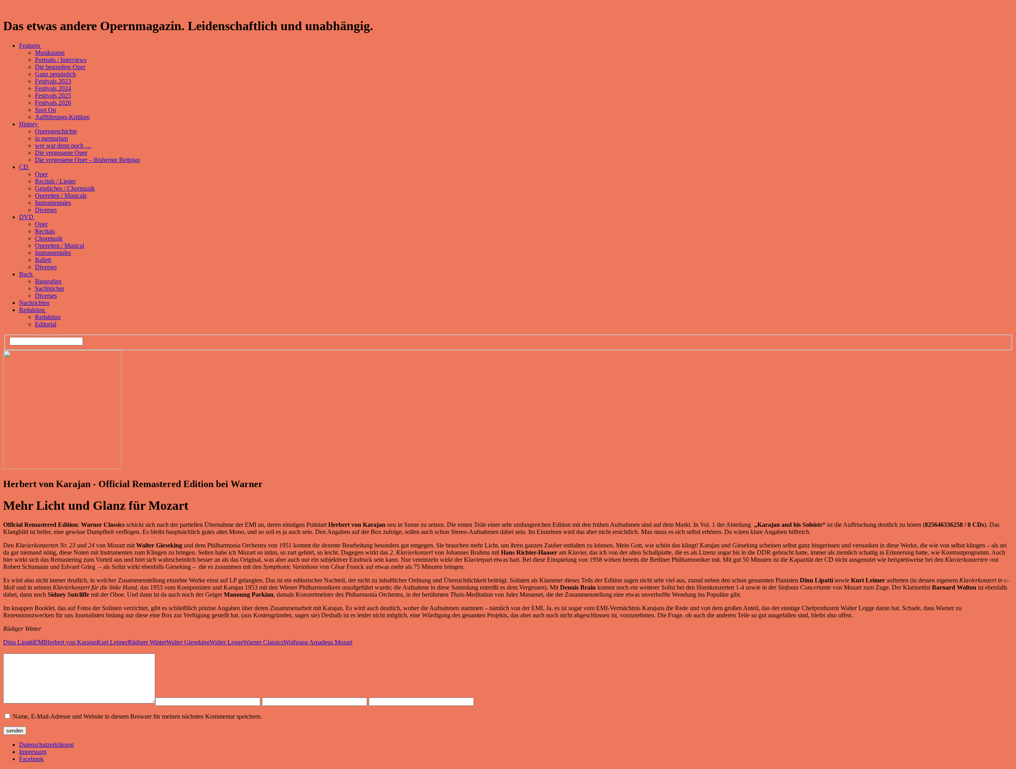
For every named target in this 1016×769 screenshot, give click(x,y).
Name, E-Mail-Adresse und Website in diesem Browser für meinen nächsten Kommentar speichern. (137, 716)
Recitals (45, 231)
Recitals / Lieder (55, 181)
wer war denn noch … (63, 145)
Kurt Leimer (112, 642)
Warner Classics (263, 642)
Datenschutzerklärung (46, 744)
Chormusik (49, 238)
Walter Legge (226, 642)
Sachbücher (49, 288)
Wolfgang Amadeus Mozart (317, 642)
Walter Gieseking (188, 642)
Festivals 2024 (53, 88)
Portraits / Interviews (61, 59)
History (29, 124)
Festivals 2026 (53, 102)
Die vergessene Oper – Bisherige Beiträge (87, 159)
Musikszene (50, 52)
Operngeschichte (56, 131)
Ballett (43, 259)
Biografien (48, 281)
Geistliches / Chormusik (65, 188)
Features (30, 45)
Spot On (45, 109)
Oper (41, 174)
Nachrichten (34, 302)
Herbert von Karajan (71, 642)
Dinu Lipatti (18, 642)
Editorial (45, 324)
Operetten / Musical (59, 245)
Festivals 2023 (53, 81)
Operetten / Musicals (61, 195)
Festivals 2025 (53, 95)
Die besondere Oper (60, 67)
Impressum (32, 751)
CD (24, 167)
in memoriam (51, 138)
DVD (27, 217)
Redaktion (32, 309)
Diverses (46, 209)
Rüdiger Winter (147, 642)
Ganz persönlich (55, 74)
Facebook (31, 759)
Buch (26, 274)
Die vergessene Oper (61, 152)
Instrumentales (53, 202)
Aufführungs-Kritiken (62, 117)
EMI (39, 642)
